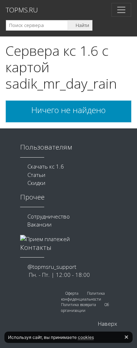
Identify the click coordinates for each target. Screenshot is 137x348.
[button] (126, 337)
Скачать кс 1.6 (45, 166)
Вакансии (39, 224)
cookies (86, 337)
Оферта (71, 293)
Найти (82, 25)
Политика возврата (78, 304)
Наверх (106, 323)
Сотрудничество (48, 216)
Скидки (36, 182)
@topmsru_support (51, 266)
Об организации (85, 307)
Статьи (36, 174)
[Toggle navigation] (121, 10)
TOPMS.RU (22, 9)
